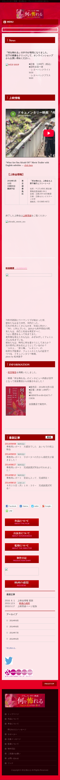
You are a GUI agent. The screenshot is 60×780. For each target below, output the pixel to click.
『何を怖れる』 (11, 648)
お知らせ (21, 483)
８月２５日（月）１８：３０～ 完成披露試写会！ (29, 486)
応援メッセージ (14, 739)
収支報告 (12, 372)
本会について (13, 724)
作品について (13, 719)
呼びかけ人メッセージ (17, 729)
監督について (13, 744)
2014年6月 (14, 639)
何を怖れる (26, 770)
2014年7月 (14, 633)
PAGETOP (49, 684)
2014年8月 (14, 627)
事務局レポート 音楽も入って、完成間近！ (28, 478)
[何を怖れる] (30, 16)
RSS (49, 437)
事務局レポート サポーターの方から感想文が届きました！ (30, 458)
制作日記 (21, 444)
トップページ (13, 714)
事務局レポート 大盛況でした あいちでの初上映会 (30, 448)
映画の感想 (24, 603)
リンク (10, 763)
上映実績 (27, 215)
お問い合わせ (13, 758)
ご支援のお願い (14, 754)
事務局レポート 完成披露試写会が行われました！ (29, 468)
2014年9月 (14, 621)
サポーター (12, 734)
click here (28, 165)
